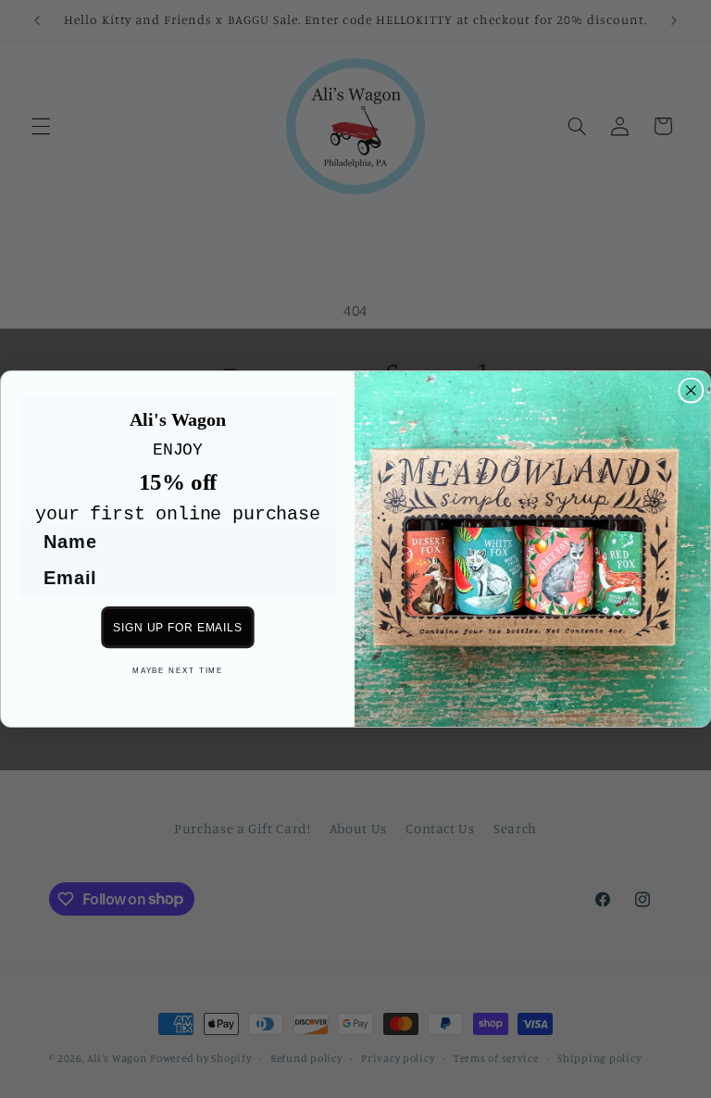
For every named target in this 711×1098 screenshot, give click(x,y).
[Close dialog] (691, 391)
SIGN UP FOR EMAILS (178, 626)
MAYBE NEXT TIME (177, 671)
